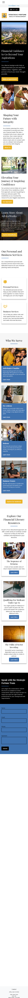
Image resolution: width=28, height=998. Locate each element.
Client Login (15, 9)
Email (3, 717)
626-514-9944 (15, 992)
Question (4, 736)
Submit (5, 748)
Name (3, 708)
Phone (3, 726)
